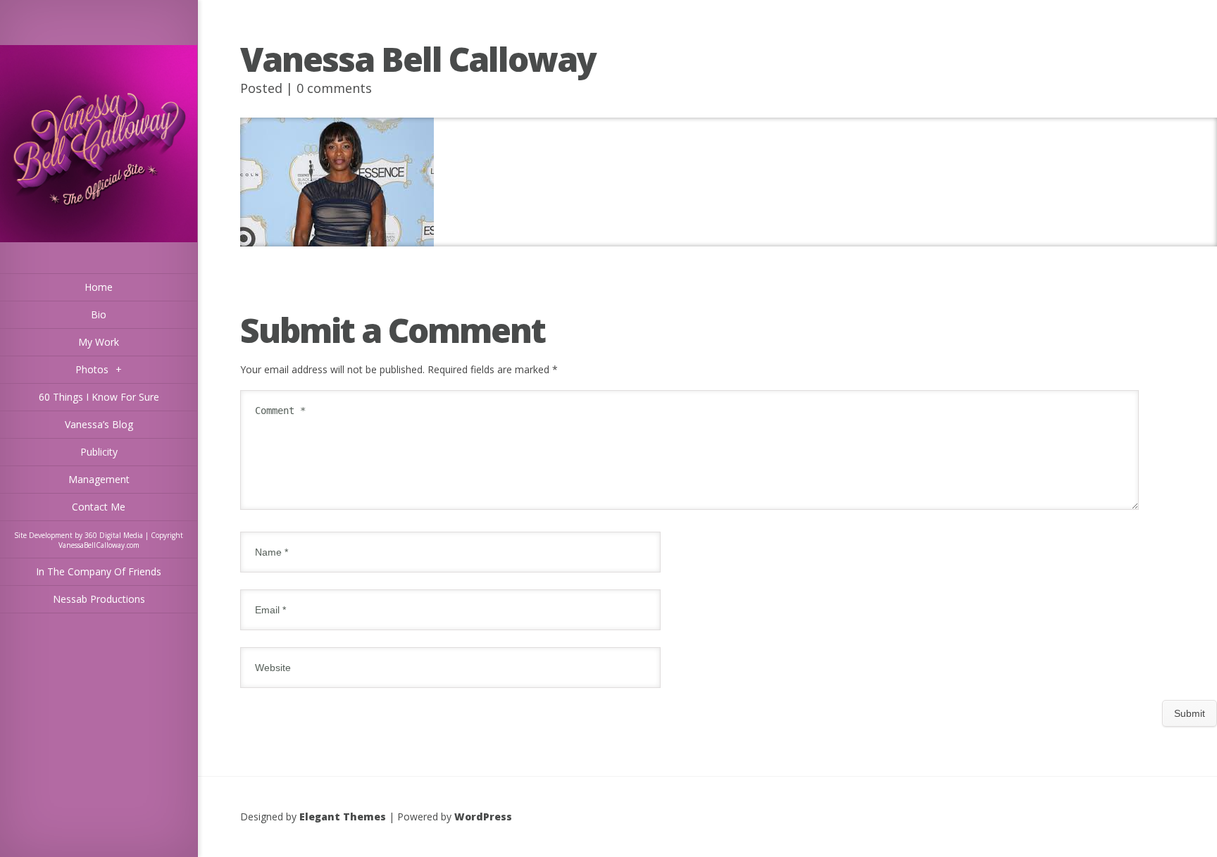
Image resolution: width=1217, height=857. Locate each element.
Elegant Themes (342, 816)
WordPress (483, 816)
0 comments (334, 88)
